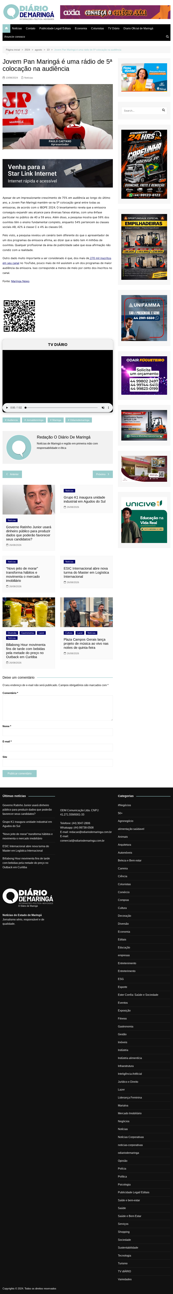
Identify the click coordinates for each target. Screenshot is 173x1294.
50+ (120, 813)
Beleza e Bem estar (129, 860)
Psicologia (124, 1184)
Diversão (12, 633)
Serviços (123, 1223)
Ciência (122, 876)
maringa (56, 420)
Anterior (14, 474)
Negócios (123, 1121)
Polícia (122, 1168)
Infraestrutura (126, 1066)
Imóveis (122, 1042)
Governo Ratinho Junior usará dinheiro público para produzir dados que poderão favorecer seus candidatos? (27, 809)
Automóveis (125, 852)
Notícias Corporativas (131, 1137)
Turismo (123, 1263)
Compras (123, 900)
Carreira (123, 868)
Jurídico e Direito (128, 1081)
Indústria (123, 1050)
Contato (30, 28)
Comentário (10, 693)
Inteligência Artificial (130, 1073)
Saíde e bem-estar (129, 1200)
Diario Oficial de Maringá (138, 28)
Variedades (125, 1279)
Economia (81, 28)
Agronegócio (125, 821)
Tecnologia (124, 1255)
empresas (124, 955)
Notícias (17, 28)
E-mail (7, 741)
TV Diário (113, 28)
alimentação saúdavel (131, 829)
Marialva (123, 1105)
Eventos (123, 1002)
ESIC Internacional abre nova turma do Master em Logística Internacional (86, 572)
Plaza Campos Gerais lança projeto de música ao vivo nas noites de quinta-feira (86, 643)
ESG (121, 979)
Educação (124, 947)
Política (122, 1176)
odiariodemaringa (79, 420)
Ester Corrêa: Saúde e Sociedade (138, 994)
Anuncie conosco (14, 36)
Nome (7, 726)
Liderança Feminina (130, 1097)
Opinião (122, 1160)
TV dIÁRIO (124, 1271)
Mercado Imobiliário (130, 1113)
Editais (122, 939)
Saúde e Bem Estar (129, 1216)
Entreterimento (126, 971)
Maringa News (20, 281)
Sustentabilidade (128, 1247)
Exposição (124, 1010)
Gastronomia (27, 633)
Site (5, 756)
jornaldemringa (35, 420)
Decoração (124, 915)
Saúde (122, 1208)
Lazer (41, 633)
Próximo (100, 474)
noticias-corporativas (130, 1145)
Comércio (124, 892)
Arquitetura (124, 844)
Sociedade (124, 1239)
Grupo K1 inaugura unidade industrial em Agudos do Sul (27, 824)
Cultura (68, 633)
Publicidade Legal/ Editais (55, 28)
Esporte (122, 987)
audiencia (12, 420)
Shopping (124, 1231)
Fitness (122, 1018)
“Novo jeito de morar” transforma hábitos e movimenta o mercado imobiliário (28, 836)
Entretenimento (127, 963)
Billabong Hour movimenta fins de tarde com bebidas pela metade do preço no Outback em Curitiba (26, 863)
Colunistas (97, 28)
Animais (123, 836)
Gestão (122, 1034)
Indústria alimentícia (130, 1058)
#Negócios (124, 805)
